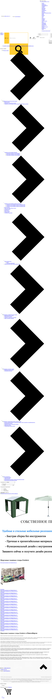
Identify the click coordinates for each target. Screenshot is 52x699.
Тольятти (43, 19)
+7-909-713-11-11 (3, 669)
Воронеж (43, 15)
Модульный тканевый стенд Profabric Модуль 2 (8, 590)
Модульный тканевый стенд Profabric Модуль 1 (8, 562)
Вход (30, 38)
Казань (43, 13)
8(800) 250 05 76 (7, 16)
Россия (43, 3)
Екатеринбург (44, 4)
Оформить (10, 687)
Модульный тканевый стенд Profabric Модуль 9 (8, 609)
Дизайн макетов (28, 664)
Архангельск (44, 23)
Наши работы (25, 45)
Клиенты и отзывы (19, 45)
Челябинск (43, 6)
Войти (38, 36)
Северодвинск (44, 10)
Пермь (43, 14)
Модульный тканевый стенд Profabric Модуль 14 (8, 623)
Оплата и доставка (13, 45)
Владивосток (44, 22)
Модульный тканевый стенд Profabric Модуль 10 (8, 612)
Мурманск (43, 9)
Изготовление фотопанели (16, 665)
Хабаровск (43, 18)
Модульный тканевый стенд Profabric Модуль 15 (8, 626)
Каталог (4, 45)
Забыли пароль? (42, 37)
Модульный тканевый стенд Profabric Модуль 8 (8, 606)
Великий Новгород (45, 26)
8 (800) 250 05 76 (7, 668)
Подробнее (2, 589)
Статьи (29, 45)
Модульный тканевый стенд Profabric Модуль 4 (8, 595)
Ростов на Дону (44, 25)
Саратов (43, 7)
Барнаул (43, 27)
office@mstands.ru (17, 16)
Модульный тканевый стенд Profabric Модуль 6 (8, 601)
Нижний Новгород (45, 5)
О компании (8, 45)
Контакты (32, 45)
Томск (43, 16)
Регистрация (34, 38)
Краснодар (43, 8)
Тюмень (43, 20)
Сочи (43, 17)
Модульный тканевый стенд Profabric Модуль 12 (8, 617)
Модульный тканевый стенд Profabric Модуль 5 (8, 598)
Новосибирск (44, 24)
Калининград (44, 28)
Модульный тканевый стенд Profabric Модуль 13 (8, 620)
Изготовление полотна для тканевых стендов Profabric (18, 667)
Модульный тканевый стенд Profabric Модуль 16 (8, 628)
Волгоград (43, 12)
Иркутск (43, 11)
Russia (43, 29)
